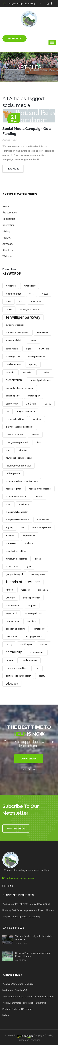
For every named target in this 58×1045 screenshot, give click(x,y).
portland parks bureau (40, 380)
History (6, 231)
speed (33, 340)
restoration (13, 364)
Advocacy (7, 243)
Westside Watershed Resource (18, 984)
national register (13, 489)
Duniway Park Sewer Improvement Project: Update (28, 910)
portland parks (12, 396)
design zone (11, 636)
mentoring (24, 504)
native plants (13, 473)
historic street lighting (16, 551)
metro (8, 504)
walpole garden (13, 293)
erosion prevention (31, 598)
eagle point (11, 613)
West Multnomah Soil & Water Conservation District (28, 996)
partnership (12, 403)
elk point (32, 605)
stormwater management (17, 332)
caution (9, 660)
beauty (42, 676)
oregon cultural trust (15, 419)
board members (29, 660)
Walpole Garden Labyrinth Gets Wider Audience (26, 904)
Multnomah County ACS (14, 990)
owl (7, 411)
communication (37, 652)
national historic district (17, 496)
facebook (25, 590)
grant (29, 566)
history (28, 543)
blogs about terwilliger (16, 668)
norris (8, 450)
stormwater (42, 332)
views (45, 293)
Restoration (8, 218)
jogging (9, 527)
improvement (29, 535)
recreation (10, 372)
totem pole (36, 301)
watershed (11, 286)
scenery (44, 348)
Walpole (7, 256)
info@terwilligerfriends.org (21, 3)
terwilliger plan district (30, 309)
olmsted (35, 434)
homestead (11, 543)
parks (48, 403)
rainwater (27, 372)
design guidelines (33, 636)
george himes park (14, 574)
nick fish (23, 450)
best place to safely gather (18, 676)
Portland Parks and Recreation (17, 1009)
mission (39, 496)
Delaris (5, 1015)
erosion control (13, 605)
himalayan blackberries (16, 559)
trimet (8, 301)
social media (12, 349)
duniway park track (34, 613)
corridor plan (26, 644)
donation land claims (15, 629)
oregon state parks (26, 411)
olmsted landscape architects (20, 427)
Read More (13, 169)
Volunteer (29, 769)
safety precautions (36, 356)
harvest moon (12, 566)
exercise (10, 597)
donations (31, 621)
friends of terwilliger (23, 582)
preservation (14, 380)
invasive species (41, 527)
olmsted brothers (14, 434)
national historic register (40, 489)
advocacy (12, 683)
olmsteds (37, 419)
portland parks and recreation (19, 388)
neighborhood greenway (18, 465)
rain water (44, 372)
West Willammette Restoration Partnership (24, 1003)
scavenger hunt (13, 356)
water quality (29, 286)
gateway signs (38, 574)
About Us (7, 250)
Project (6, 237)
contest (44, 644)
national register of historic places (22, 481)
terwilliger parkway (23, 317)
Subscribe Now (16, 828)
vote (31, 294)
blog (37, 668)
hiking (38, 559)
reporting (33, 364)
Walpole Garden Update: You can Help (21, 916)
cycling (9, 644)
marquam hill (43, 519)
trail (21, 301)
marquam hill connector (17, 512)
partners (31, 403)
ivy (22, 527)
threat (9, 309)
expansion (43, 590)
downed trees (12, 621)
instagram (10, 535)
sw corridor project (15, 325)
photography (34, 396)
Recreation (8, 225)
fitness (9, 589)
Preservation (9, 212)
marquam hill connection (17, 519)
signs (28, 349)
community (14, 652)
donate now (38, 629)
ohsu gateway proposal (17, 442)
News (5, 206)
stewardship (14, 340)
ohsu (38, 442)
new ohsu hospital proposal (19, 458)
